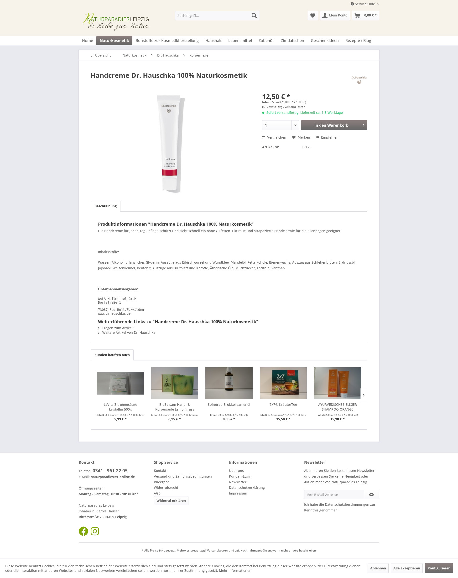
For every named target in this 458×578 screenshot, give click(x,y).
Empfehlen (329, 137)
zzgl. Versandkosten (291, 107)
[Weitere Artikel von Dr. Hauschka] (359, 80)
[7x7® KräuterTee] (283, 383)
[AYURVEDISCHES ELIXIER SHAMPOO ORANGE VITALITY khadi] (337, 383)
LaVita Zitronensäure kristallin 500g (120, 406)
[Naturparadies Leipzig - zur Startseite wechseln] (117, 22)
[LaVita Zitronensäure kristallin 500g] (120, 383)
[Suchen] (254, 15)
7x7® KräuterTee (283, 404)
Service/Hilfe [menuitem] (365, 4)
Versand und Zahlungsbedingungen (183, 476)
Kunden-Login (240, 476)
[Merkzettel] (313, 15)
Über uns (236, 470)
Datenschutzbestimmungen (347, 504)
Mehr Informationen (235, 570)
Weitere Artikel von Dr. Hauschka (128, 332)
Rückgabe (162, 482)
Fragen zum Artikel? (117, 328)
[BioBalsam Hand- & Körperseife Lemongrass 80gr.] (174, 383)
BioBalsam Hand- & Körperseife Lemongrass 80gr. (174, 407)
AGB (157, 493)
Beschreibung (105, 206)
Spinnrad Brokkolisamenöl (229, 404)
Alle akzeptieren (406, 568)
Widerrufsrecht (166, 487)
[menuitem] (217, 15)
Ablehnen (378, 568)
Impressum (238, 493)
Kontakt (160, 470)
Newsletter (237, 482)
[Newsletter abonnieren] (371, 494)
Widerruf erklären (171, 500)
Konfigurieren (439, 568)
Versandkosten (217, 550)
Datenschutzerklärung (247, 487)
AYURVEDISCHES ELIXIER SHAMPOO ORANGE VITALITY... (337, 407)
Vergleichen (276, 137)
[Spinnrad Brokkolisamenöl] (229, 383)
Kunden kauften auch (112, 355)
